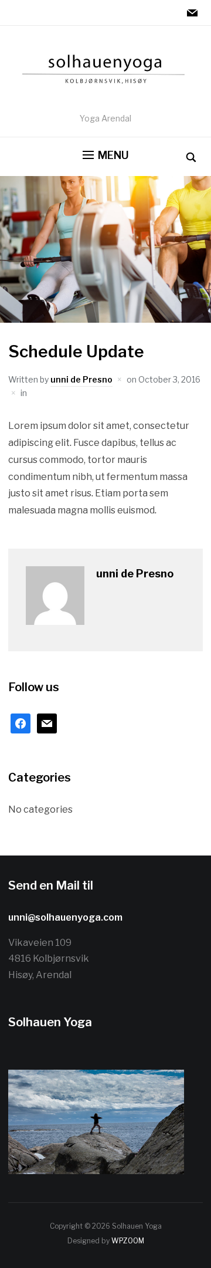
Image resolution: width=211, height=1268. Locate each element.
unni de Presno (81, 379)
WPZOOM (127, 1240)
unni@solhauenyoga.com (65, 917)
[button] (106, 155)
